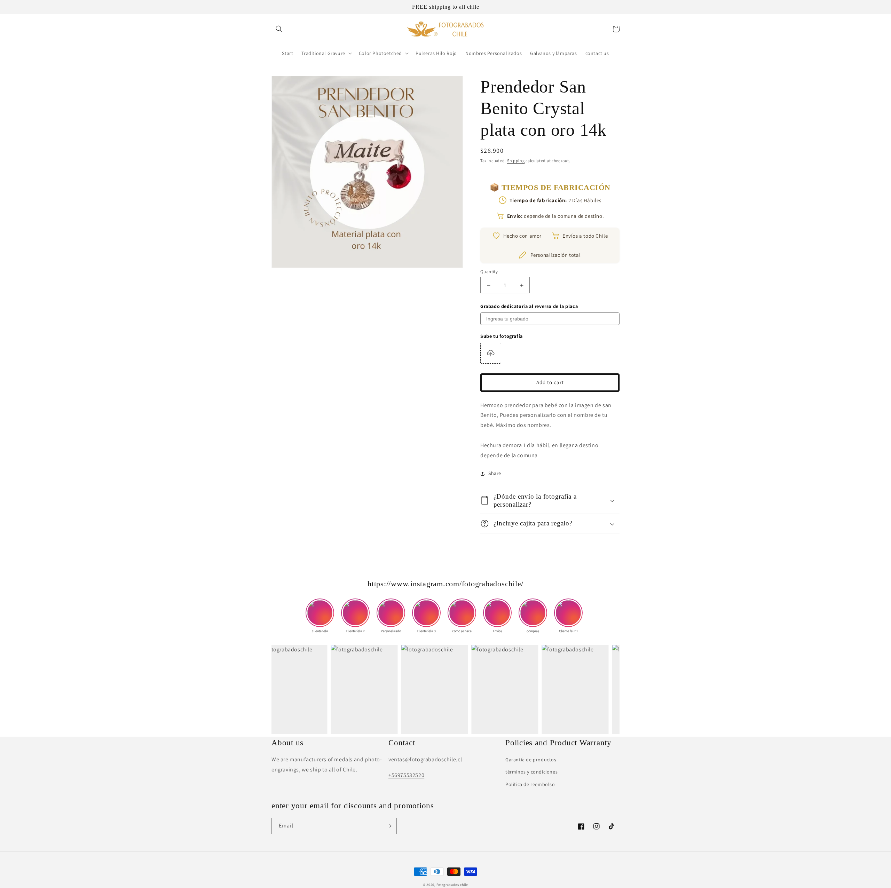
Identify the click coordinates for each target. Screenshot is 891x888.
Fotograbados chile (452, 884)
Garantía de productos (531, 759)
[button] (279, 29)
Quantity (489, 272)
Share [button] (494, 473)
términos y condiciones (531, 772)
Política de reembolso (530, 784)
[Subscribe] (388, 826)
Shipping (516, 160)
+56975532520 (406, 775)
